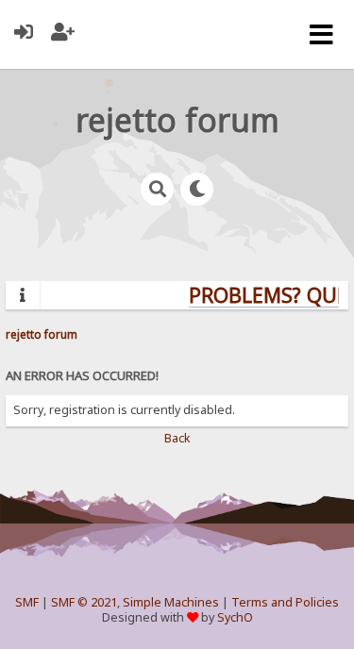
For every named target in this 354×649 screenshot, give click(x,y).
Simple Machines (171, 602)
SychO (235, 617)
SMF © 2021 (84, 602)
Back (177, 438)
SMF (27, 602)
